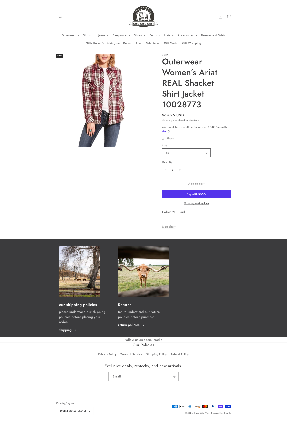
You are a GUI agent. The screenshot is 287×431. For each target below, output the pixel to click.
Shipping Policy (156, 354)
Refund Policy (180, 354)
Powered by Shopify (221, 413)
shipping (65, 330)
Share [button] (170, 138)
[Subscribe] (174, 376)
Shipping (167, 120)
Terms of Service (131, 354)
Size (164, 145)
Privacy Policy (107, 354)
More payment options (196, 203)
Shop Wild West (202, 413)
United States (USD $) (73, 411)
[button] (60, 16)
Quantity (167, 162)
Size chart (168, 226)
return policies (129, 325)
